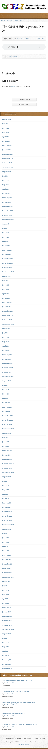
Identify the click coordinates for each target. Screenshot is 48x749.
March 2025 (6, 193)
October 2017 (7, 573)
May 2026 (5, 132)
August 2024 (6, 224)
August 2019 (6, 477)
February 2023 (7, 302)
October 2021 (7, 372)
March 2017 (6, 603)
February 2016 (7, 660)
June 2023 (5, 285)
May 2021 (5, 394)
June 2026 (5, 128)
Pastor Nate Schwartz (23, 38)
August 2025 (6, 172)
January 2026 (6, 150)
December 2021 (7, 363)
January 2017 (6, 612)
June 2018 (5, 538)
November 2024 (7, 211)
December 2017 (7, 564)
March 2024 (6, 246)
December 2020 (7, 416)
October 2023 (7, 267)
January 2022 (6, 359)
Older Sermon (24, 104)
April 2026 (5, 137)
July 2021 (5, 385)
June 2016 (5, 642)
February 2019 (7, 503)
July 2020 (5, 437)
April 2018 (5, 546)
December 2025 (7, 154)
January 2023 (6, 307)
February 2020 (7, 451)
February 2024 (7, 250)
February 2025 (7, 198)
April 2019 (5, 494)
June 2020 (5, 442)
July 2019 (5, 481)
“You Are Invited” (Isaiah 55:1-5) (13, 714)
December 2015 (7, 669)
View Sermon (18, 20)
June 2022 (5, 337)
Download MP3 (13, 56)
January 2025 (6, 202)
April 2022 (5, 346)
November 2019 (7, 464)
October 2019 (7, 468)
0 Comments (33, 38)
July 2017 (5, 586)
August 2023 (6, 276)
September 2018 (8, 525)
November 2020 (7, 420)
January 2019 (6, 507)
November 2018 (7, 516)
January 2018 (6, 560)
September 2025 (8, 167)
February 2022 (7, 355)
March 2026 (6, 141)
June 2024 (5, 233)
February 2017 (7, 608)
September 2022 (8, 324)
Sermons (9, 20)
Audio (13, 685)
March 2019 (6, 499)
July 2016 (5, 638)
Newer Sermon (24, 99)
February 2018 (7, 555)
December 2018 (7, 512)
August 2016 (6, 634)
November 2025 (7, 158)
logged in (14, 86)
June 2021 (5, 390)
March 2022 (6, 350)
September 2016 (8, 629)
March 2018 (6, 551)
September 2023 (8, 272)
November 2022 (7, 315)
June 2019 (5, 485)
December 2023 (7, 259)
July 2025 (5, 176)
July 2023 (5, 281)
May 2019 (5, 490)
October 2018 (7, 520)
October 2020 (7, 424)
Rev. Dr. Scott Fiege (10, 683)
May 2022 (5, 342)
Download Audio (6, 56)
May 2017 (5, 594)
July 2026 (5, 124)
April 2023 (5, 294)
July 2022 (5, 333)
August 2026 (6, 119)
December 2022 (7, 311)
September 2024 (8, 220)
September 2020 (8, 429)
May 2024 (5, 237)
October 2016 (7, 625)
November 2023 (7, 263)
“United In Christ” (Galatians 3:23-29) (15, 692)
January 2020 (6, 455)
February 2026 (7, 145)
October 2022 (7, 320)
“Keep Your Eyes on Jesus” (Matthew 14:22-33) (18, 703)
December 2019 (7, 459)
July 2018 (5, 533)
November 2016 (7, 621)
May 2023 (5, 289)
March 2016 (6, 655)
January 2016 (6, 664)
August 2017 (6, 581)
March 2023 (6, 298)
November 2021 (7, 368)
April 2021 (5, 398)
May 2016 (5, 647)
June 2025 (5, 180)
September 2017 (8, 577)
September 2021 (8, 376)
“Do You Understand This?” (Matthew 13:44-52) (19, 725)
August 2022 (6, 329)
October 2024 (7, 215)
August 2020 (6, 433)
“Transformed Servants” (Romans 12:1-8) (17, 681)
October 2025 (7, 163)
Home (3, 20)
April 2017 (5, 599)
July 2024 (5, 228)
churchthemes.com (24, 744)
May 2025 (5, 185)
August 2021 (6, 381)
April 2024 (5, 241)
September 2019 (8, 472)
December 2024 (7, 206)
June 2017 (5, 590)
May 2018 (5, 542)
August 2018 (6, 529)
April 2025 (5, 189)
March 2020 (6, 446)
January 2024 (6, 254)
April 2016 (5, 651)
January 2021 (6, 411)
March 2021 (6, 403)
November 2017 (7, 568)
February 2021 (7, 407)
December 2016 (7, 616)
